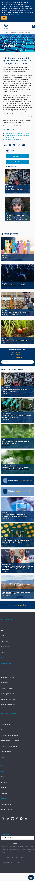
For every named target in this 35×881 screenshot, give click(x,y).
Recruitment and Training (8, 699)
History (3, 777)
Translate (14, 843)
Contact (13, 828)
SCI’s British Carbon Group (13, 139)
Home (2, 32)
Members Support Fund (8, 704)
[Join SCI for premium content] (5, 491)
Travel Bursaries (6, 751)
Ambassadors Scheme (7, 677)
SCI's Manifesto (5, 646)
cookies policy (15, 14)
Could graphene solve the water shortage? (18, 133)
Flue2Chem (4, 641)
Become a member (6, 809)
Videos (3, 652)
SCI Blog (3, 636)
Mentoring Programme (7, 693)
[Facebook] (17, 818)
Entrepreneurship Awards (9, 746)
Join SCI (17, 162)
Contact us (4, 787)
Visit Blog (12, 150)
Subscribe (5, 828)
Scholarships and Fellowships (10, 740)
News (7, 32)
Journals (3, 630)
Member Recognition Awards (9, 735)
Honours (3, 730)
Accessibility (6, 857)
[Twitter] (3, 819)
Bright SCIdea (5, 683)
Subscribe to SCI (17, 156)
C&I (19, 126)
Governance (4, 782)
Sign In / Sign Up (6, 804)
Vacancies (4, 793)
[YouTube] (26, 818)
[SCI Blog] (21, 818)
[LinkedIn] (8, 818)
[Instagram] (12, 818)
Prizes (2, 757)
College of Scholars (7, 688)
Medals (3, 719)
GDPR (19, 862)
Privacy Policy (7, 862)
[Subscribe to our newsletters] (5, 480)
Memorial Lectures (6, 724)
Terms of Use (19, 857)
